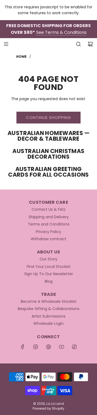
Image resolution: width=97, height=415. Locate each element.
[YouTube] (61, 347)
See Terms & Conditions (61, 32)
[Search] (78, 44)
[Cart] (90, 44)
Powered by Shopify (48, 408)
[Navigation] (6, 44)
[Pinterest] (48, 347)
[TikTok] (74, 347)
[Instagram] (35, 347)
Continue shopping (48, 117)
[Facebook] (23, 347)
